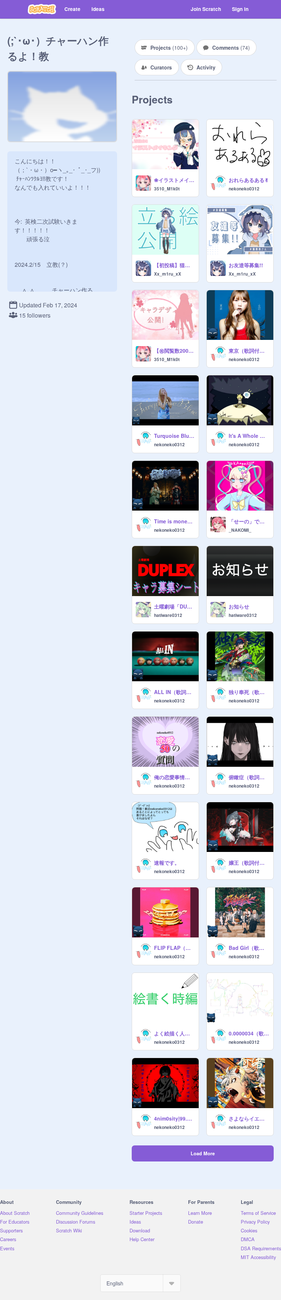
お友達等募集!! (246, 265)
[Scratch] (42, 9)
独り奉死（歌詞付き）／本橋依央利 (249, 692)
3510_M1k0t (167, 188)
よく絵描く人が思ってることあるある (174, 1033)
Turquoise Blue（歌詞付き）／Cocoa (174, 435)
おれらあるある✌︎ (249, 179)
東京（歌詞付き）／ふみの (249, 350)
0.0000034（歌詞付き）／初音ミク (249, 1033)
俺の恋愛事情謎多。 (174, 777)
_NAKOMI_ (240, 530)
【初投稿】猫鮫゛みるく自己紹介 (174, 265)
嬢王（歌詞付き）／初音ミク (249, 862)
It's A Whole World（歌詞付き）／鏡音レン (249, 435)
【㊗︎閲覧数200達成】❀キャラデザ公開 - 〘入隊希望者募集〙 (174, 350)
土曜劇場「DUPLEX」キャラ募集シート (174, 606)
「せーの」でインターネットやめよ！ (249, 521)
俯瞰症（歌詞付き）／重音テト (249, 777)
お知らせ (239, 606)
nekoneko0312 (244, 188)
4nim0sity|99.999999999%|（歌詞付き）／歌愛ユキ (174, 1118)
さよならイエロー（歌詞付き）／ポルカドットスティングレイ (249, 1118)
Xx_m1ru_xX (167, 273)
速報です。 (167, 862)
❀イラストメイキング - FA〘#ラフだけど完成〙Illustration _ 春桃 (174, 179)
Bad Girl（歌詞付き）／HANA (249, 947)
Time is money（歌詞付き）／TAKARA (174, 521)
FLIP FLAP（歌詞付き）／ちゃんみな (174, 947)
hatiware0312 (168, 615)
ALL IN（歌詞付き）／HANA (174, 692)
